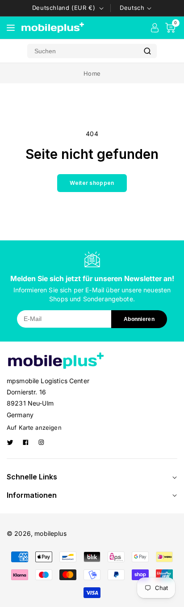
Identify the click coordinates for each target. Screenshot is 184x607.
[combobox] (83, 51)
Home (92, 73)
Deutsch (132, 7)
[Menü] (11, 27)
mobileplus (50, 533)
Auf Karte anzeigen (34, 427)
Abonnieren (139, 319)
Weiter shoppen (92, 183)
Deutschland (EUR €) (63, 7)
